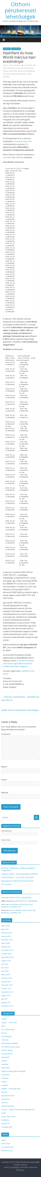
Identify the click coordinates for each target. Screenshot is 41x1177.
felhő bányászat (29, 71)
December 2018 (7, 950)
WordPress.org (6, 1150)
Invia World (16, 49)
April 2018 (5, 971)
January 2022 (6, 936)
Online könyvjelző (7, 1106)
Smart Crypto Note (8, 1116)
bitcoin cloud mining (21, 68)
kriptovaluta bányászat (18, 74)
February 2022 (6, 933)
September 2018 (7, 957)
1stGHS (4, 1019)
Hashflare (19, 157)
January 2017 (6, 1002)
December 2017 (7, 985)
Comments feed (7, 1147)
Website (4, 792)
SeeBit (3, 1113)
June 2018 (5, 968)
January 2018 (6, 981)
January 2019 (6, 947)
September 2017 (7, 992)
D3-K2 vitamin (6, 884)
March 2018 (5, 974)
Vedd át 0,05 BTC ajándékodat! (20, 897)
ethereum (20, 71)
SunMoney (5, 1120)
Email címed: (5, 840)
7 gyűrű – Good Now (9, 1022)
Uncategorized (6, 1127)
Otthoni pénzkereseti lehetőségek (20, 10)
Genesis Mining (6, 1050)
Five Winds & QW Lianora (10, 1047)
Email (4, 779)
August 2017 (5, 995)
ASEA (3, 1026)
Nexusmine (5, 1099)
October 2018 (6, 954)
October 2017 (6, 988)
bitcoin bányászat (8, 68)
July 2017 (4, 999)
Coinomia (4, 1040)
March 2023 (5, 926)
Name (4, 766)
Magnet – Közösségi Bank (11, 1089)
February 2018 (6, 978)
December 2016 (7, 1006)
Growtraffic (5, 1057)
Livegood (4, 1085)
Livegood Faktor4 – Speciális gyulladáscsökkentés (19, 874)
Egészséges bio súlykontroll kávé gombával (17, 881)
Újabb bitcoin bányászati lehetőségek (19, 712)
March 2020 (5, 943)
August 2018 (5, 961)
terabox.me (5, 1123)
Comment (6, 734)
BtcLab (3, 1033)
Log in (3, 1140)
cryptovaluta (12, 71)
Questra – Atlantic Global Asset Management (18, 1109)
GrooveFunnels (6, 1054)
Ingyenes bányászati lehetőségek (13, 1071)
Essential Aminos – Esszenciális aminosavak (17, 877)
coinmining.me (6, 1036)
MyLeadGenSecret (8, 1096)
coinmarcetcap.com (21, 141)
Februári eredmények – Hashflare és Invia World (20, 698)
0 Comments (28, 65)
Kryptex (4, 1082)
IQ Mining (4, 1078)
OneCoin (4, 1102)
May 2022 (5, 929)
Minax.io (4, 1092)
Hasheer (7, 49)
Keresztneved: (6, 831)
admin (18, 65)
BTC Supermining (7, 1029)
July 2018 (4, 964)
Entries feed (5, 1144)
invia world (6, 74)
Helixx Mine (5, 1068)
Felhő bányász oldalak (9, 1043)
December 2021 (7, 940)
